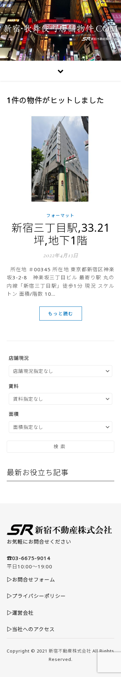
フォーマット (60, 215)
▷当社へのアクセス (31, 629)
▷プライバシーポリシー (36, 596)
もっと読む (60, 314)
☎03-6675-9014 (28, 558)
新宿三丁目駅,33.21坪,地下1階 (60, 233)
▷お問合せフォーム (31, 579)
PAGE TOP (112, 650)
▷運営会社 (20, 612)
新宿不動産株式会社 (70, 651)
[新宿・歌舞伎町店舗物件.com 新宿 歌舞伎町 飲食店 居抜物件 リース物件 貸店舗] (60, 30)
